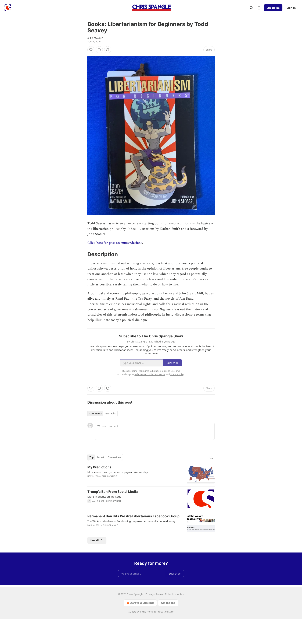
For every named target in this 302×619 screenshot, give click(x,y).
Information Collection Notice (150, 374)
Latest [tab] (100, 457)
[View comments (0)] (99, 49)
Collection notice (174, 594)
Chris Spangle (95, 38)
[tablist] (102, 413)
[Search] (251, 7)
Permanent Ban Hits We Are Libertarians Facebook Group (133, 516)
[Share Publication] (259, 7)
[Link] (82, 254)
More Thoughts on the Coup (104, 496)
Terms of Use (168, 370)
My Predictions (99, 467)
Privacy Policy (177, 374)
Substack (133, 611)
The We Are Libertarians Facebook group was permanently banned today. (131, 521)
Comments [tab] (95, 413)
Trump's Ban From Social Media (112, 492)
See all (94, 540)
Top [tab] (91, 457)
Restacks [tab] (110, 413)
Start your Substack (142, 602)
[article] (151, 474)
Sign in (291, 7)
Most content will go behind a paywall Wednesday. (117, 472)
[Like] (90, 49)
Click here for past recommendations (114, 242)
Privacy (149, 594)
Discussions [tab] (114, 457)
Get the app (168, 602)
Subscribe (273, 7)
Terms (159, 594)
